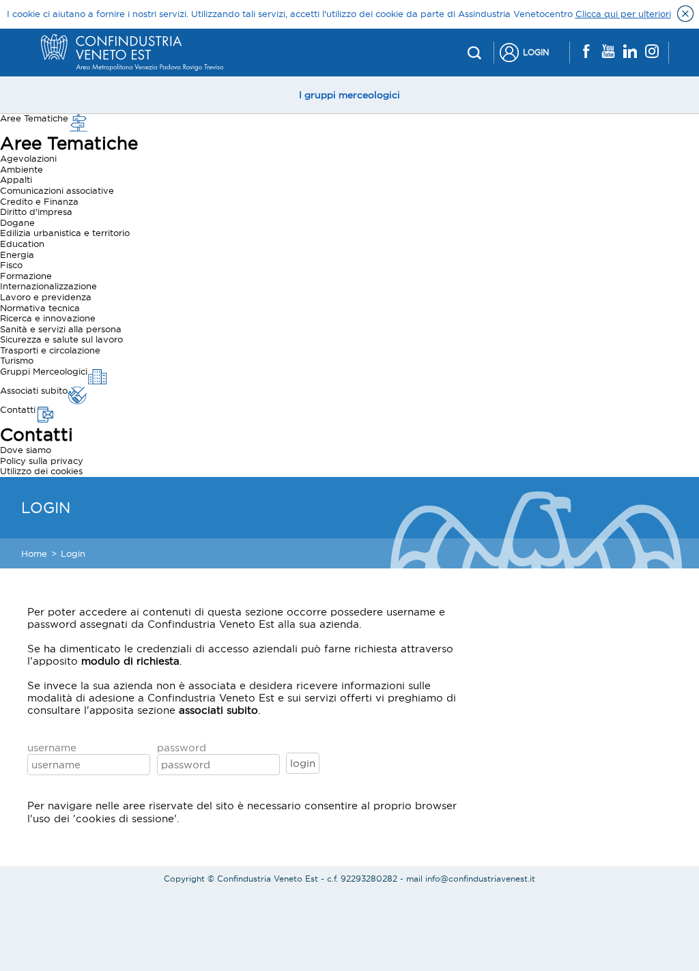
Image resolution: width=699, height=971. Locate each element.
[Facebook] (586, 52)
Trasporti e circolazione (50, 350)
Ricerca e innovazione (48, 318)
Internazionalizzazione (48, 286)
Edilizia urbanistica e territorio (65, 232)
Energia (17, 254)
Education (22, 243)
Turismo (16, 360)
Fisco (11, 265)
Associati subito (34, 390)
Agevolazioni (28, 158)
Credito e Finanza (39, 201)
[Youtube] (608, 52)
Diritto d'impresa (36, 211)
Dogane (17, 222)
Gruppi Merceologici (43, 371)
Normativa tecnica (40, 308)
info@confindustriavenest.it (480, 878)
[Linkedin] (630, 52)
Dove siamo (25, 449)
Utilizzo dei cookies (41, 471)
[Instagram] (652, 52)
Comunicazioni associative (57, 190)
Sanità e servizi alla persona (61, 329)
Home (34, 553)
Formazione (26, 275)
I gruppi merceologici (349, 94)
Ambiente (21, 169)
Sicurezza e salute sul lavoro (61, 339)
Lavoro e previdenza (45, 297)
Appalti (16, 179)
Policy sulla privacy (41, 460)
